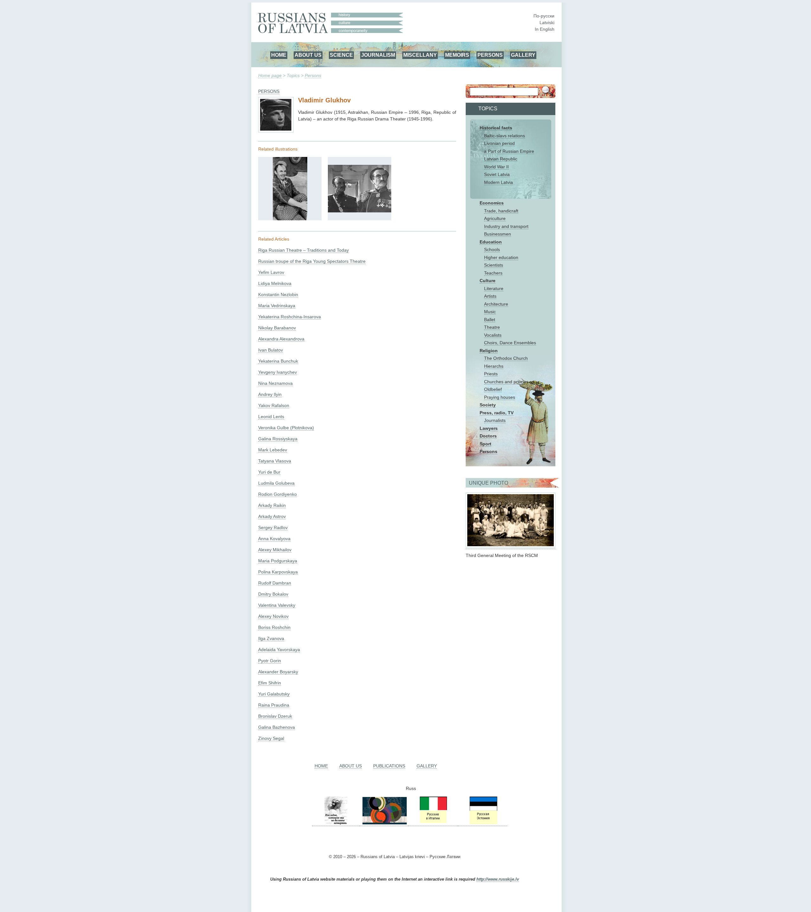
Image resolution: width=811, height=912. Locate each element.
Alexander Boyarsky (278, 671)
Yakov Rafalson (273, 405)
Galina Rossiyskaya (277, 438)
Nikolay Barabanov (277, 327)
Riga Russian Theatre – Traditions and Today (303, 250)
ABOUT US (308, 55)
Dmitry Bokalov (273, 594)
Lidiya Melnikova (274, 283)
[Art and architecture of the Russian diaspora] (384, 823)
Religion (489, 350)
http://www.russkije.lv (497, 879)
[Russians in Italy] (432, 823)
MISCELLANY (420, 55)
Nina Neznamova (275, 383)
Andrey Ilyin (270, 394)
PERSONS (490, 55)
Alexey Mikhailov (274, 549)
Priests (491, 373)
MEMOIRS (457, 55)
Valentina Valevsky (276, 605)
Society (488, 404)
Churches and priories (506, 381)
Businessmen (497, 233)
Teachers (493, 272)
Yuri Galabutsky (274, 693)
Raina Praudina (273, 705)
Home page (270, 75)
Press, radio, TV (497, 412)
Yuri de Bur (269, 472)
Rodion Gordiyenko (277, 494)
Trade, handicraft (501, 210)
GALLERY (523, 55)
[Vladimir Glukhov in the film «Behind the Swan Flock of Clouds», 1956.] (359, 210)
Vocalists (492, 335)
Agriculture (495, 218)
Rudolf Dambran (274, 582)
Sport (485, 443)
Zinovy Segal (271, 738)
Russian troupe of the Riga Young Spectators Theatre (312, 261)
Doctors (488, 435)
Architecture (496, 304)
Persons (313, 75)
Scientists (493, 265)
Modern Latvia (498, 182)
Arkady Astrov (272, 516)
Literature (493, 288)
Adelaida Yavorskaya (279, 649)
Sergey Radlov (273, 527)
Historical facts (496, 127)
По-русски (543, 15)
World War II (496, 166)
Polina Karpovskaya (278, 571)
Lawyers (489, 428)
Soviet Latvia (497, 174)
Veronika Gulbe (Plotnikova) (286, 427)
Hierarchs (493, 366)
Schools (492, 249)
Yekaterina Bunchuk (278, 361)
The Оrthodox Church (506, 358)
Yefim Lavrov (271, 272)
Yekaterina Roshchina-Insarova (289, 316)
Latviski (547, 22)
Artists (490, 296)
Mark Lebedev (272, 449)
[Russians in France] (457, 823)
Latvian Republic (500, 158)
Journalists (495, 420)
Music (490, 311)
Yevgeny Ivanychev (277, 372)
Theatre (492, 327)
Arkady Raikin (272, 505)
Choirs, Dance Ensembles (510, 342)
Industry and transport (506, 226)
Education (491, 241)
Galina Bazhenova (276, 727)
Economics (492, 202)
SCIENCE (341, 55)
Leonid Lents (271, 416)
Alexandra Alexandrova (281, 338)
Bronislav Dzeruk (275, 716)
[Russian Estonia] (482, 823)
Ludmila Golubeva (276, 483)
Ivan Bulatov (270, 350)
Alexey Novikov (273, 616)
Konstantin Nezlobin (278, 294)
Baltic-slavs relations (504, 135)
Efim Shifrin (269, 682)
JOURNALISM (378, 55)
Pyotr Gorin (269, 660)
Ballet (489, 319)
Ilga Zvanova (271, 638)
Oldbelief (493, 389)
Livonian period (499, 143)
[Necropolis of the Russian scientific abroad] (336, 823)
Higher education (501, 257)
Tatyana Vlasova (274, 460)
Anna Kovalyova (274, 538)
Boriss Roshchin (274, 627)
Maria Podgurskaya (277, 560)
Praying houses (499, 397)
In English (544, 29)
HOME (278, 55)
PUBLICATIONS (389, 765)
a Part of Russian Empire (509, 151)
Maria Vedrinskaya (276, 305)
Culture (487, 280)
